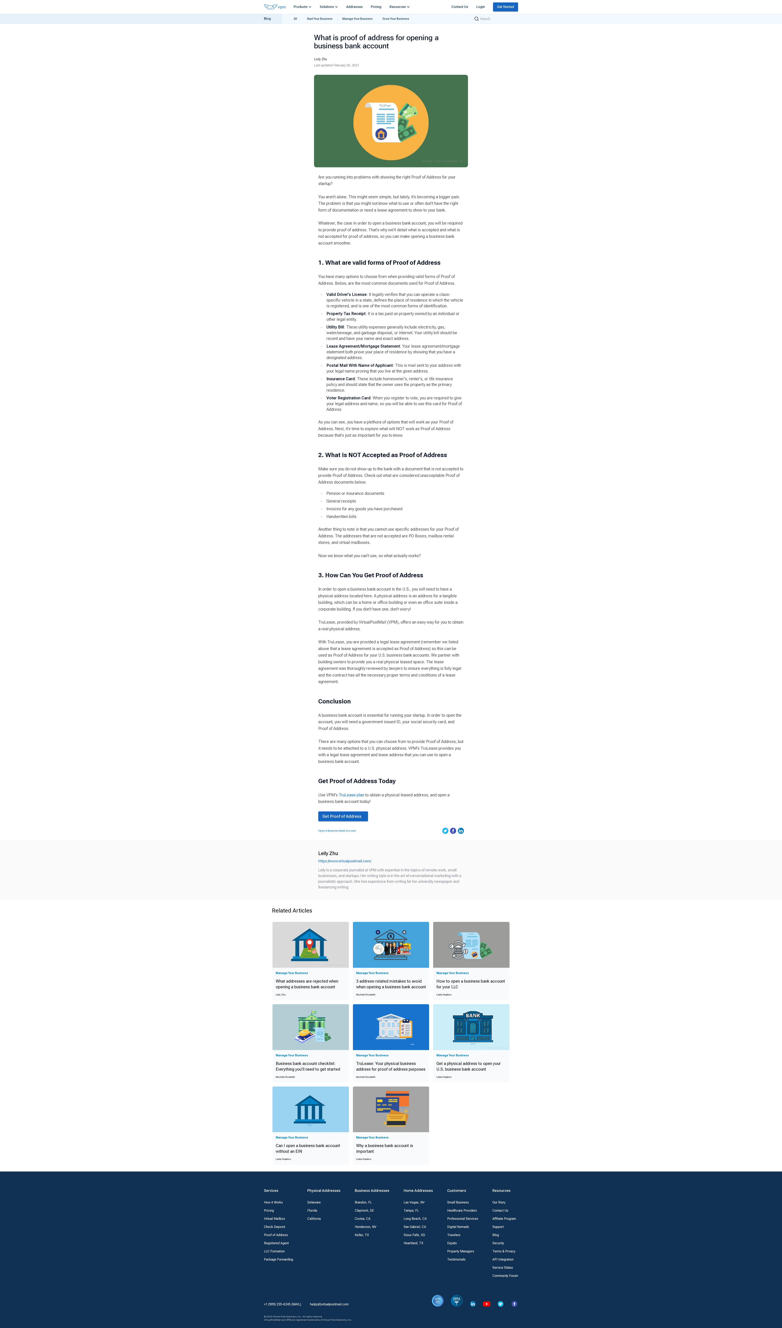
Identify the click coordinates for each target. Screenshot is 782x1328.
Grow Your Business (395, 18)
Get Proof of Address (341, 816)
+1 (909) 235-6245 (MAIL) (282, 1304)
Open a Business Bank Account (337, 830)
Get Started (505, 7)
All (295, 18)
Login (480, 7)
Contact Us (459, 7)
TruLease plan (351, 794)
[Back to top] (751, 1319)
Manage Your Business (357, 18)
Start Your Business (320, 18)
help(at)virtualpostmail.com (329, 1304)
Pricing (376, 7)
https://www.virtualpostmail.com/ (344, 861)
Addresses (354, 7)
